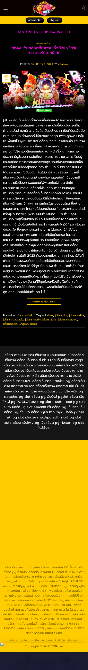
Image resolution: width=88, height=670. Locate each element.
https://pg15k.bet (65, 455)
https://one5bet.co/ (59, 497)
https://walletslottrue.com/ (59, 553)
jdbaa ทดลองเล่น (13, 319)
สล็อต (25, 640)
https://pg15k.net (28, 464)
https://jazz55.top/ (21, 520)
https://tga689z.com (30, 445)
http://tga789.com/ (29, 478)
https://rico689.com (49, 450)
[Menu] (5, 8)
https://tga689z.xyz (20, 450)
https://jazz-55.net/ (37, 525)
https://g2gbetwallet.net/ (36, 534)
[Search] (83, 8)
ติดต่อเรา (73, 640)
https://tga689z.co (59, 445)
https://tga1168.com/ (42, 473)
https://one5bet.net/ (29, 497)
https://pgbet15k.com (57, 464)
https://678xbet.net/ (21, 487)
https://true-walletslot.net (63, 511)
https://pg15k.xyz (44, 459)
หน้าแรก (14, 640)
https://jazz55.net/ (70, 506)
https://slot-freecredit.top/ (64, 562)
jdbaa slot (61, 315)
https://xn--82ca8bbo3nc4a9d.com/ (39, 536)
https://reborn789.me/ (40, 506)
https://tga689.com (30, 544)
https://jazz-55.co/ (48, 520)
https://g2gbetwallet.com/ (64, 530)
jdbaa (50, 315)
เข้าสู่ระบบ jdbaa (28, 324)
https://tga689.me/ (58, 544)
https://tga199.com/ (17, 502)
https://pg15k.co (69, 459)
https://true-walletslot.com (63, 516)
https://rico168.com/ (67, 492)
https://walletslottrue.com (25, 511)
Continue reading (44, 301)
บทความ (47, 640)
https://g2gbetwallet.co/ (62, 539)
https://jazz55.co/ (64, 525)
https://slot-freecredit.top (24, 516)
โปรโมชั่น (60, 640)
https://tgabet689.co (25, 553)
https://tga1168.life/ (58, 483)
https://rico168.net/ (38, 492)
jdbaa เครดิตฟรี (67, 319)
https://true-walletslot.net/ (64, 558)
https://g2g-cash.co (38, 455)
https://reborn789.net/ (49, 502)
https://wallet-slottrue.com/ (24, 558)
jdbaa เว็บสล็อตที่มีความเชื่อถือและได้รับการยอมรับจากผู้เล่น (44, 50)
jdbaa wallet (76, 315)
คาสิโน (35, 640)
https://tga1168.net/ (58, 478)
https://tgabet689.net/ (60, 548)
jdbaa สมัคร (49, 319)
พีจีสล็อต (63, 64)
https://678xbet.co (50, 487)
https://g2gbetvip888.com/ (24, 530)
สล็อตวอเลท (10, 324)
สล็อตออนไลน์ (44, 43)
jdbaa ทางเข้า (33, 319)
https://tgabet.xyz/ (71, 473)
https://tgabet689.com (27, 548)
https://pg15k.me (19, 459)
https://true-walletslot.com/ (24, 562)
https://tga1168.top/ (30, 483)
